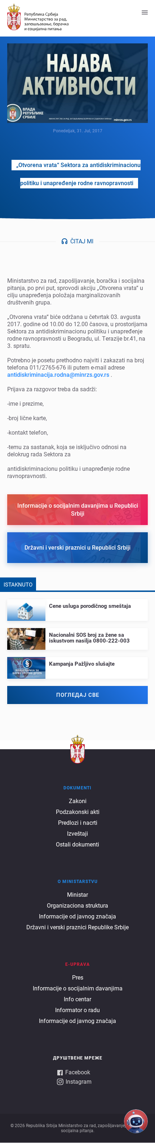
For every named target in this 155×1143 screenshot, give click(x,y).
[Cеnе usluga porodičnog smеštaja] (77, 604)
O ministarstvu (78, 881)
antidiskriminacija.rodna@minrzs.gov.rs (58, 374)
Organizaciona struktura (77, 905)
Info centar (77, 999)
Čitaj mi (81, 241)
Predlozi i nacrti (77, 822)
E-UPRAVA (77, 964)
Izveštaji (77, 833)
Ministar (77, 894)
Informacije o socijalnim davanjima (78, 988)
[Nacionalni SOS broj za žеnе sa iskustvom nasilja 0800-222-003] (77, 636)
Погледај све (77, 695)
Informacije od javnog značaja (77, 916)
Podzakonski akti (77, 812)
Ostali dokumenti (77, 844)
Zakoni (78, 801)
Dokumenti (77, 787)
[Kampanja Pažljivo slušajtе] (77, 662)
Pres (77, 977)
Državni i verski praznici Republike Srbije (77, 927)
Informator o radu (77, 1010)
